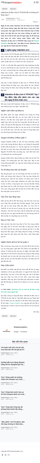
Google (16, 331)
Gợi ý (18, 18)
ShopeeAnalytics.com (7, 353)
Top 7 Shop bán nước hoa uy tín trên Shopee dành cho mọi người (12, 394)
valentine (4, 8)
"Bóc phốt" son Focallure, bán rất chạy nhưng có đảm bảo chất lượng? (13, 424)
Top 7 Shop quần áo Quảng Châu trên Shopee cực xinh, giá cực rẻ (13, 379)
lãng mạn (13, 8)
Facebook (23, 331)
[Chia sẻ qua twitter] (38, 22)
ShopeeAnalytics (10, 18)
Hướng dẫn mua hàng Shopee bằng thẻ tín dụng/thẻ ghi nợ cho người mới (13, 364)
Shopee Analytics (15, 303)
